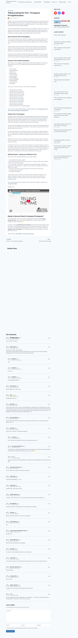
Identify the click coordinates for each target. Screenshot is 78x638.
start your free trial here (28, 233)
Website (39, 625)
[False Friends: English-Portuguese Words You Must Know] (63, 102)
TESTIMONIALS (47, 2)
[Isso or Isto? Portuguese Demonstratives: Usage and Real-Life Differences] (63, 150)
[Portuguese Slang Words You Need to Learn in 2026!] (63, 134)
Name (8, 625)
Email (23, 625)
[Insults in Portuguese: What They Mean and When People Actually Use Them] (63, 52)
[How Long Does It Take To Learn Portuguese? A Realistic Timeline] (63, 85)
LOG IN (69, 2)
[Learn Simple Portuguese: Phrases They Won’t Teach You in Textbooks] (63, 118)
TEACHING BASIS (62, 2)
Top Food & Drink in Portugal (45, 240)
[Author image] (8, 18)
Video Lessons (10, 10)
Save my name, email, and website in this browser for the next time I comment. (22, 628)
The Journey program (12, 183)
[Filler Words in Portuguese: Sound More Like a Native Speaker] (60, 37)
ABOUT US (54, 2)
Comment (9, 610)
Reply (49, 368)
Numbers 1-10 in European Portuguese (14, 240)
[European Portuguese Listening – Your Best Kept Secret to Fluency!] (63, 68)
